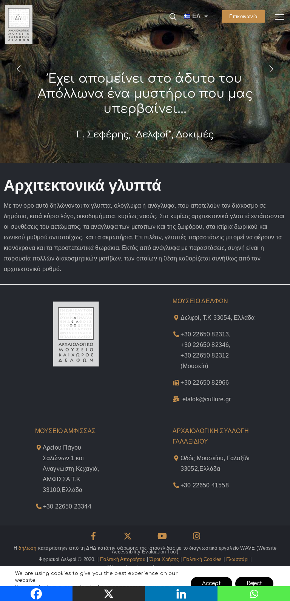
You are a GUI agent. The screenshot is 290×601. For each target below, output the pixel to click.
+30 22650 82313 (204, 334)
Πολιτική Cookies (202, 559)
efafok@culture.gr (206, 399)
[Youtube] (162, 536)
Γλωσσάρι (237, 559)
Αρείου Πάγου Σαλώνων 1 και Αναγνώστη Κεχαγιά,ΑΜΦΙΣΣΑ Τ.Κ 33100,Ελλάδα (71, 468)
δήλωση (27, 548)
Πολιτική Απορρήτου (122, 559)
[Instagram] (197, 536)
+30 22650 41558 (204, 485)
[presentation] (18, 68)
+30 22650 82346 (204, 345)
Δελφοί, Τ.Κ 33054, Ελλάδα (217, 317)
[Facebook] (93, 536)
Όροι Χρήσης (164, 559)
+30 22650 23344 (67, 506)
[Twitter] (127, 536)
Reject (254, 583)
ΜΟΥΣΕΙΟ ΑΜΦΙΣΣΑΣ (65, 431)
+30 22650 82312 (204, 355)
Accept (211, 583)
